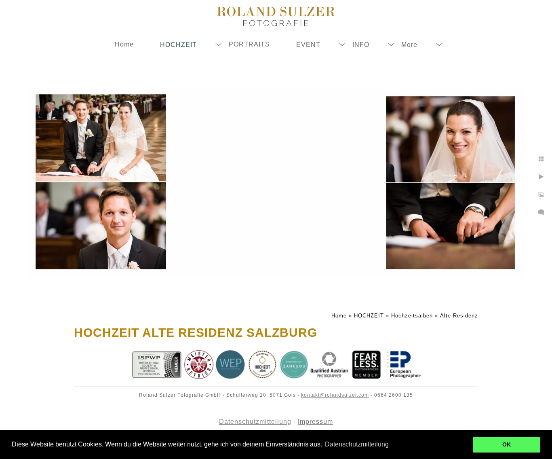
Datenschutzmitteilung (255, 421)
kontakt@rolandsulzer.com (335, 395)
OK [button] (506, 444)
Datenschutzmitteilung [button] (357, 444)
